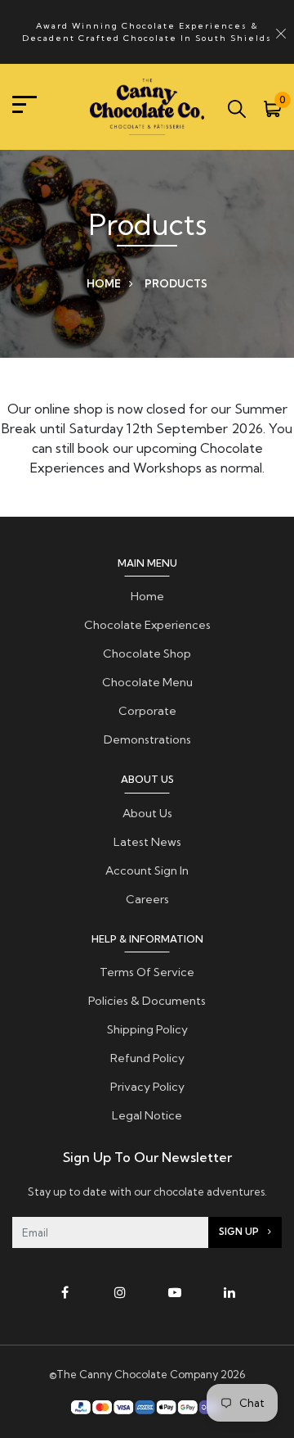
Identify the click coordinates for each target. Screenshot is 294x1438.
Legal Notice (147, 1115)
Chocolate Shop (147, 653)
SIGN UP (240, 1231)
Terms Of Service (147, 972)
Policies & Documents (147, 1000)
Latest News (147, 841)
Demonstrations (147, 739)
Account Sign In (147, 870)
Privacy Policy (147, 1086)
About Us (147, 813)
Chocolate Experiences (147, 624)
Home (104, 283)
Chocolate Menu (147, 682)
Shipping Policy (147, 1029)
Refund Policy (147, 1058)
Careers (147, 899)
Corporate (147, 710)
